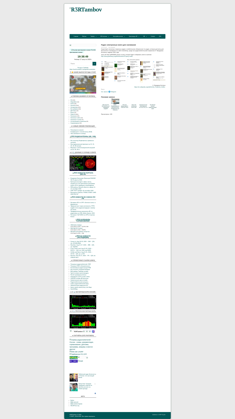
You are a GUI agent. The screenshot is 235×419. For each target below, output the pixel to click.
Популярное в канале (77, 130)
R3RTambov (73, 414)
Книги (72, 112)
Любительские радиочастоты (79, 285)
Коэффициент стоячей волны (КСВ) (81, 131)
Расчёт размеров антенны (78, 275)
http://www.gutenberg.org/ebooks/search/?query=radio (117, 56)
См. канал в (104, 91)
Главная (76, 36)
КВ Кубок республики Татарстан (80, 231)
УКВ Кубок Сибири (76, 225)
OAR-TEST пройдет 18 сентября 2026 (81, 190)
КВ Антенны (103, 36)
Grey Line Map (87, 287)
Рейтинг (84, 36)
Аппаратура (74, 107)
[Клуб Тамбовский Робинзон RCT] (74, 361)
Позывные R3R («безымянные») (80, 266)
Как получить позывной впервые (80, 269)
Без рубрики (112, 47)
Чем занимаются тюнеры (78, 133)
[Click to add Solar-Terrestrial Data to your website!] (83, 163)
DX (71, 100)
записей (74, 402)
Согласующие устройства (78, 121)
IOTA (71, 103)
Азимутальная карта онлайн (78, 280)
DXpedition (73, 102)
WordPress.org (74, 405)
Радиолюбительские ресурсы (79, 282)
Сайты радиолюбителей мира (79, 283)
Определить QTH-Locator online (80, 276)
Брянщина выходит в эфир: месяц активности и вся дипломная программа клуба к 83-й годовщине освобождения (82, 183)
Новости (72, 114)
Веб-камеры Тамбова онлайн (79, 271)
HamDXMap (74, 289)
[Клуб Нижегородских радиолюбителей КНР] (80, 361)
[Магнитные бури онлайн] (83, 302)
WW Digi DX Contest (76, 228)
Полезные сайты (75, 117)
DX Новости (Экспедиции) (84, 236)
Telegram (113, 91)
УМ (144, 36)
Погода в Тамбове (82, 67)
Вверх (103, 89)
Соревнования (74, 123)
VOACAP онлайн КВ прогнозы (79, 278)
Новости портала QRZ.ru (85, 173)
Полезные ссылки (75, 119)
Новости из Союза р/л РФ (85, 197)
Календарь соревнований (83, 220)
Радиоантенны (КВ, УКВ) (85, 136)
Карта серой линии (76, 287)
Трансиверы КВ (133, 36)
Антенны (73, 105)
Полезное (73, 116)
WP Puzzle (162, 414)
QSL (160, 36)
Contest (153, 36)
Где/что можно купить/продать (79, 273)
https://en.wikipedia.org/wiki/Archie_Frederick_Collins (149, 87)
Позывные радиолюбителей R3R (80, 264)
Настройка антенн (118, 36)
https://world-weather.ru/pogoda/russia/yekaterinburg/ (85, 69)
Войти (72, 400)
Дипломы (73, 110)
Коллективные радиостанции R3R (80, 267)
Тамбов (93, 36)
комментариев (76, 404)
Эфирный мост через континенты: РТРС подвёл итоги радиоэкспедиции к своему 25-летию (82, 207)
